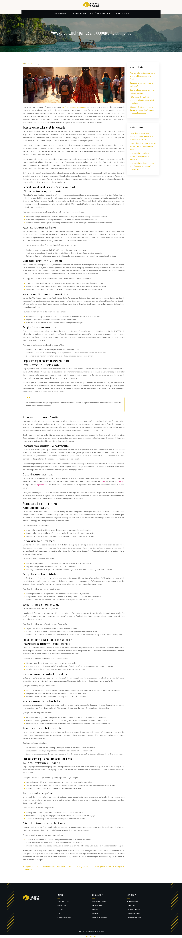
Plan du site (91, 936)
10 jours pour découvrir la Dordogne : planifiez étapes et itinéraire (48, 868)
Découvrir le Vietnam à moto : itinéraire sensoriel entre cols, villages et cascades (142, 110)
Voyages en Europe (60, 13)
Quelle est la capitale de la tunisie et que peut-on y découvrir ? (140, 156)
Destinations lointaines (78, 13)
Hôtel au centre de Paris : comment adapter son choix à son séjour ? (142, 100)
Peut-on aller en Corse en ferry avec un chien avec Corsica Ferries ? (142, 76)
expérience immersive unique (74, 107)
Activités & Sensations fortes (100, 13)
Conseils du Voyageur (122, 13)
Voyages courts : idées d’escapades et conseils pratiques (100, 866)
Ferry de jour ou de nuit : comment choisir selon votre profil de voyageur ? (141, 136)
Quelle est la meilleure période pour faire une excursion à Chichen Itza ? (142, 166)
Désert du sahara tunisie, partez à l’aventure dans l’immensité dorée (143, 146)
